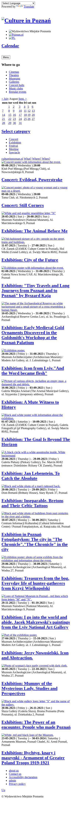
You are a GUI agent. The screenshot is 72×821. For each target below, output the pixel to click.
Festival (13, 145)
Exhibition (15, 142)
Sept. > (22, 98)
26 (29, 118)
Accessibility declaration (23, 777)
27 (33, 118)
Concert (13, 139)
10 (20, 110)
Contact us (15, 773)
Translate (29, 6)
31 (20, 123)
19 (29, 114)
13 (33, 110)
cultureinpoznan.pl (12, 158)
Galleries (14, 81)
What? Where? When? (37, 158)
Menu (6, 57)
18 (25, 114)
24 (20, 118)
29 (9, 123)
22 (9, 118)
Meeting (13, 149)
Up (3, 790)
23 (14, 118)
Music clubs (16, 88)
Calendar (10, 45)
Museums (14, 78)
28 (3, 123)
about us (14, 770)
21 (3, 118)
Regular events (17, 91)
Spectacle (14, 152)
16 (14, 114)
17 (20, 114)
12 (29, 110)
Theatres (14, 75)
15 (9, 114)
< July (5, 98)
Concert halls (16, 85)
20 (33, 114)
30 (14, 123)
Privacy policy (17, 783)
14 (3, 114)
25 (25, 118)
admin (12, 780)
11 (25, 110)
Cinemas (14, 71)
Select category (15, 131)
